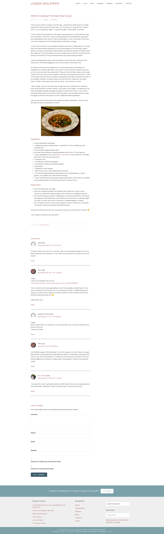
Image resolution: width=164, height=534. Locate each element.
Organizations (80, 508)
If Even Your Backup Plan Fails (43, 510)
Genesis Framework (90, 531)
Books (77, 505)
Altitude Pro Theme (72, 531)
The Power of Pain (38, 523)
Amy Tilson (42, 375)
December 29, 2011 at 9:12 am (49, 245)
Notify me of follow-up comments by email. (46, 461)
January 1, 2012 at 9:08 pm (48, 346)
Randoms (78, 518)
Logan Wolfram (45, 3)
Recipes (78, 511)
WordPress (102, 531)
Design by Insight (99, 529)
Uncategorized (44, 225)
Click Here (107, 491)
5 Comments (53, 19)
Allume (77, 521)
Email (33, 441)
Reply (33, 261)
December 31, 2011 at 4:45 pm (49, 317)
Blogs (77, 514)
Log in (110, 531)
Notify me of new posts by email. (42, 469)
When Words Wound (39, 514)
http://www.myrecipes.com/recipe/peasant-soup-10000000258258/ (54, 283)
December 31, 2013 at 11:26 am (50, 378)
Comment (34, 414)
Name (33, 433)
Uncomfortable (37, 520)
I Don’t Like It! (37, 517)
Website (34, 450)
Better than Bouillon (63, 155)
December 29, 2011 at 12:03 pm (50, 273)
